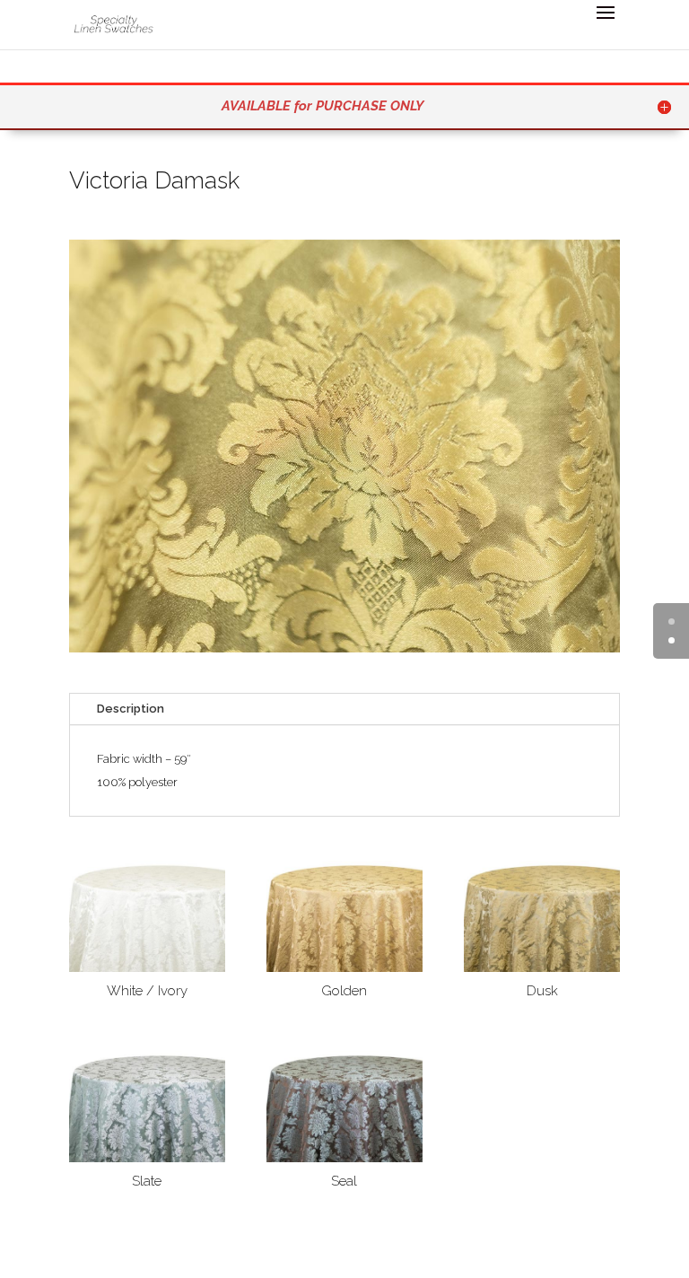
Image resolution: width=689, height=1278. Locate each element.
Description (130, 708)
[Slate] (147, 1158)
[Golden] (344, 968)
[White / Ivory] (147, 968)
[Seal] (344, 1158)
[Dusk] (542, 968)
